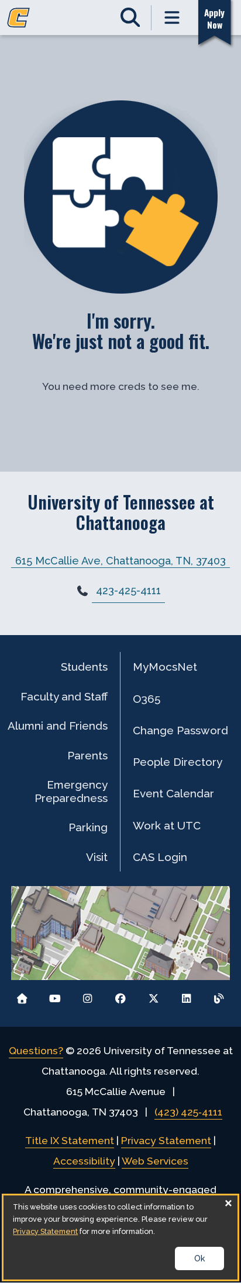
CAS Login (160, 856)
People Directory (177, 761)
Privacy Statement (166, 1140)
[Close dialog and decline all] (228, 1202)
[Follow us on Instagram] (87, 995)
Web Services (155, 1161)
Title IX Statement (69, 1140)
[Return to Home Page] (22, 995)
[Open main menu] (172, 17)
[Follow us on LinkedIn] (186, 995)
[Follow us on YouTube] (55, 995)
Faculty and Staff (64, 696)
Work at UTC (167, 825)
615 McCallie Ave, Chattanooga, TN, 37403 (120, 560)
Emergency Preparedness (71, 791)
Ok (199, 1258)
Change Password (180, 730)
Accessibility (84, 1161)
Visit (97, 856)
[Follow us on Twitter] (153, 995)
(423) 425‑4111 (188, 1112)
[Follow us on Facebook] (121, 995)
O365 (146, 698)
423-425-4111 (128, 590)
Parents (87, 755)
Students (84, 666)
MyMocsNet (165, 666)
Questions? (36, 1051)
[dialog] (120, 1237)
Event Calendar (173, 793)
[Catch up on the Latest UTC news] (219, 995)
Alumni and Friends (58, 725)
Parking (88, 827)
